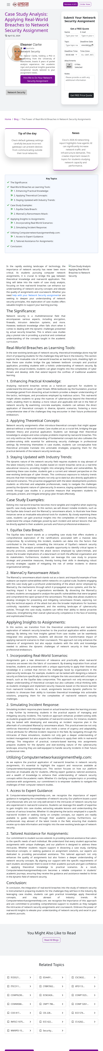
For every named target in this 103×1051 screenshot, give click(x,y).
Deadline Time (71, 51)
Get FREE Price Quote (81, 95)
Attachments (70, 60)
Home (8, 119)
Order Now (85, 4)
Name (67, 32)
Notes (67, 73)
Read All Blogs (51, 939)
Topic (67, 41)
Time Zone (85, 51)
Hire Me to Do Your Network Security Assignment (37, 79)
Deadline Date (86, 41)
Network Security (16, 92)
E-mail (83, 32)
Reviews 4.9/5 (70, 4)
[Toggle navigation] (8, 4)
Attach (69, 67)
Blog (16, 119)
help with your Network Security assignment (35, 295)
